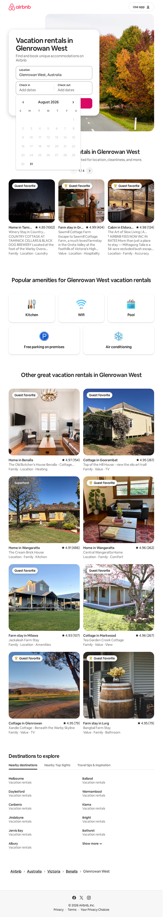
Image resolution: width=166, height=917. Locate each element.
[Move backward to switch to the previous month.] (23, 102)
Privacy (59, 910)
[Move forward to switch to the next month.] (73, 102)
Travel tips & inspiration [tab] (93, 765)
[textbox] (35, 90)
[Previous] (73, 170)
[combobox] (54, 74)
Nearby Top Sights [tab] (57, 765)
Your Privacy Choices (95, 910)
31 (31, 164)
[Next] (89, 170)
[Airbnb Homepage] (20, 7)
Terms (72, 910)
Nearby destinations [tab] (23, 765)
